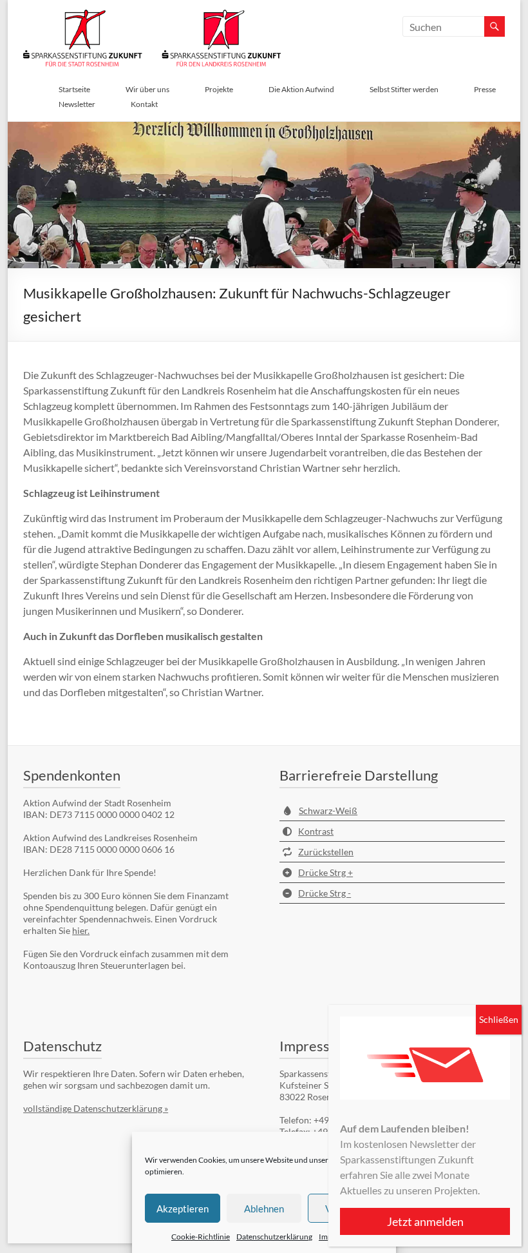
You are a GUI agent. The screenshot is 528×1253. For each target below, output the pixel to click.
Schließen (498, 1019)
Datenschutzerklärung (274, 1236)
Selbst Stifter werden (404, 89)
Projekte (219, 89)
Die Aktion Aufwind (301, 89)
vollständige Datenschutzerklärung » (95, 1108)
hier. (81, 930)
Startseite (74, 89)
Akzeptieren (182, 1208)
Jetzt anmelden (425, 1221)
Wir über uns (147, 89)
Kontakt (144, 104)
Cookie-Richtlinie (200, 1236)
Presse (485, 89)
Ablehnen (264, 1208)
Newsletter (77, 104)
